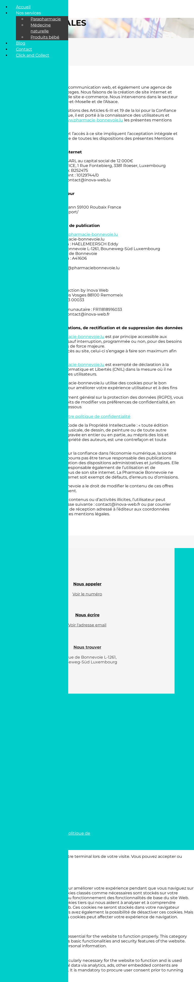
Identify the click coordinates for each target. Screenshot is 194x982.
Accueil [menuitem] (23, 7)
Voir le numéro (87, 594)
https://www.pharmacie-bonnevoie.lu (85, 120)
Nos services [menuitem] (28, 13)
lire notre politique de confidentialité (93, 416)
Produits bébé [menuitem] (45, 37)
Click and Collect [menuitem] (32, 55)
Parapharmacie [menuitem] (46, 19)
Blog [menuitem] (20, 43)
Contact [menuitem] (24, 49)
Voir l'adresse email (87, 625)
